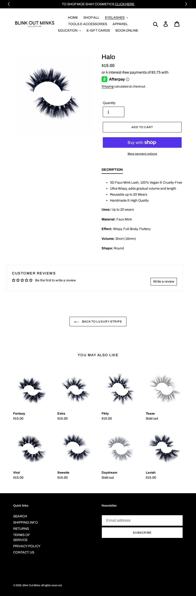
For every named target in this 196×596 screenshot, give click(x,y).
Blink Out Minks (31, 585)
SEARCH (20, 516)
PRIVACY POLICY (26, 546)
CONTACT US (23, 552)
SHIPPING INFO (25, 522)
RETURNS (21, 528)
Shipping (108, 86)
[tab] (112, 171)
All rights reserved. (51, 585)
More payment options (142, 153)
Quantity (109, 103)
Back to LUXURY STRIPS (101, 321)
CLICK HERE (124, 4)
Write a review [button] (163, 281)
